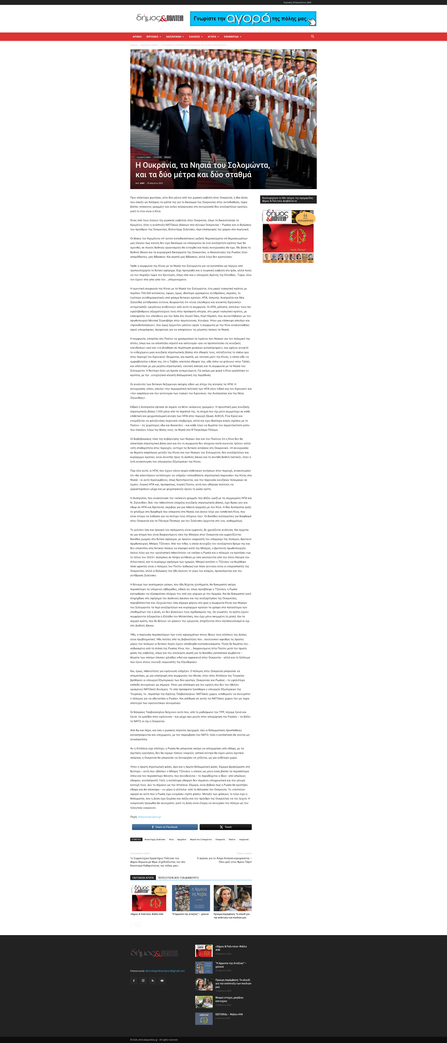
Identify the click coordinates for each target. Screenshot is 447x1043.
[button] (312, 37)
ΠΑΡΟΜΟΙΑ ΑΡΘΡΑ (143, 877)
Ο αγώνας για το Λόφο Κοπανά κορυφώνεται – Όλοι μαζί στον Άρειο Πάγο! (224, 860)
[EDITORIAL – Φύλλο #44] (204, 1019)
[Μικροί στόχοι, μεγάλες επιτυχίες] (204, 1002)
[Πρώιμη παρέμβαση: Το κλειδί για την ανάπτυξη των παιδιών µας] (233, 898)
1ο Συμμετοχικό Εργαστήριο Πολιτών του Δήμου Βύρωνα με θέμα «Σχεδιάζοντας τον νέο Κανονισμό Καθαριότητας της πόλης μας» (157, 862)
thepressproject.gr (149, 816)
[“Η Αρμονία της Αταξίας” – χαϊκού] (191, 898)
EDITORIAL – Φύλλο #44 (229, 1014)
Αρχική (137, 36)
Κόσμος (167, 157)
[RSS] (152, 980)
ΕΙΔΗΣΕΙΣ (194, 36)
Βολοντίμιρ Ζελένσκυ (155, 839)
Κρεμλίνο (181, 839)
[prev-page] (132, 924)
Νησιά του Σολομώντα (201, 839)
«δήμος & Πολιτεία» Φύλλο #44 (146, 914)
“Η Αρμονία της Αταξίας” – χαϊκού (190, 914)
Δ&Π (142, 183)
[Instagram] (143, 980)
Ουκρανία (220, 839)
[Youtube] (162, 980)
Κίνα (171, 839)
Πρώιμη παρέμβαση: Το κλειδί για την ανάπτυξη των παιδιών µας (233, 983)
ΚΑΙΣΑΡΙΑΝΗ (173, 36)
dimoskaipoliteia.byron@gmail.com (165, 970)
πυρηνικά (243, 839)
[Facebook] (133, 980)
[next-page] (138, 924)
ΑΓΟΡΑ (212, 36)
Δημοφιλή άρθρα (149, 44)
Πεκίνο (232, 839)
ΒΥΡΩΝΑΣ (152, 36)
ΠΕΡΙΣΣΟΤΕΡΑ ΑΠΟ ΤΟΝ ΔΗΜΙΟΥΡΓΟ (178, 877)
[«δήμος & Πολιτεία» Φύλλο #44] (149, 898)
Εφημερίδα (231, 36)
